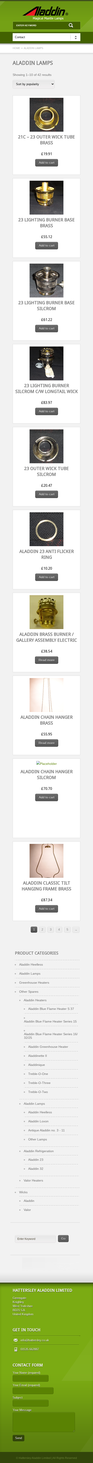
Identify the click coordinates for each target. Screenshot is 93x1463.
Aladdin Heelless (31, 964)
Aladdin (29, 1201)
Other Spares (28, 991)
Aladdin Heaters (35, 1000)
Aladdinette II (37, 1056)
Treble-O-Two (38, 1092)
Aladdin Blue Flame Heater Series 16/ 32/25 (51, 1035)
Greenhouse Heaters (34, 982)
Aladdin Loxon (38, 1121)
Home (16, 48)
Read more (47, 660)
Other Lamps (37, 1139)
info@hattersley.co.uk (35, 1340)
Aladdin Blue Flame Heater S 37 (51, 1009)
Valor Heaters (33, 1180)
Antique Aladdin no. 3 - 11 (46, 1130)
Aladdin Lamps (29, 973)
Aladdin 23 (35, 1159)
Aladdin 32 (35, 1168)
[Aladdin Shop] (46, 19)
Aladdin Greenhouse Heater (48, 1047)
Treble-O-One (38, 1074)
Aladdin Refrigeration (39, 1151)
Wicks (23, 1192)
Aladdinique (36, 1065)
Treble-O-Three (39, 1083)
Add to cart (46, 162)
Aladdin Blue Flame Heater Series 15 (50, 1021)
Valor (27, 1210)
